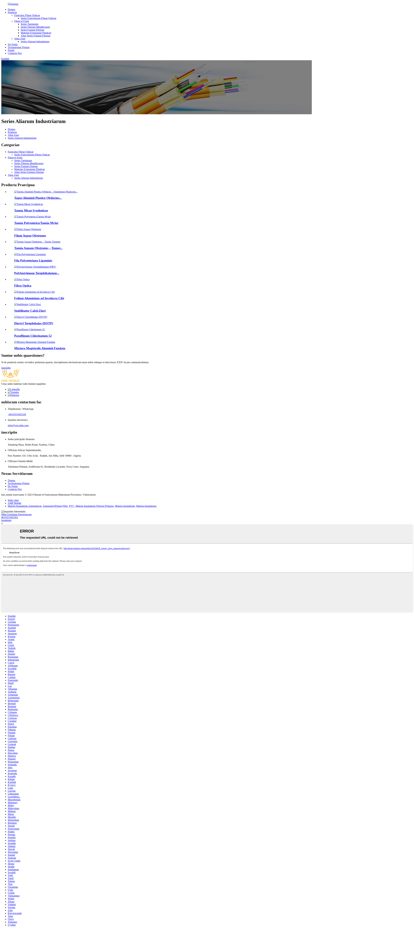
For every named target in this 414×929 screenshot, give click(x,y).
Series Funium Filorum (32, 29)
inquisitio (6, 367)
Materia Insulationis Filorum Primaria (95, 506)
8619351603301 (9, 517)
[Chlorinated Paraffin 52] (29, 329)
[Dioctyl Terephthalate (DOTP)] (30, 317)
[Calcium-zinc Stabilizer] (27, 304)
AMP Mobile (14, 503)
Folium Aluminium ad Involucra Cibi (39, 298)
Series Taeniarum (29, 24)
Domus (11, 9)
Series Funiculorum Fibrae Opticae (38, 18)
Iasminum (6, 520)
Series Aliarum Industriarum (35, 41)
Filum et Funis (21, 21)
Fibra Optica (22, 285)
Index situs (13, 500)
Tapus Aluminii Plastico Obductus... (38, 198)
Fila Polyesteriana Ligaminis (33, 260)
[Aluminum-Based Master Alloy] (34, 342)
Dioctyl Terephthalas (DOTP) (33, 323)
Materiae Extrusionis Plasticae (36, 32)
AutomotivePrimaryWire (55, 506)
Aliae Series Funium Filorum (35, 35)
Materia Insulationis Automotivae (25, 506)
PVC (71, 506)
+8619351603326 (17, 414)
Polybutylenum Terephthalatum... (36, 273)
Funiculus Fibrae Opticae (27, 15)
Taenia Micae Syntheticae (31, 210)
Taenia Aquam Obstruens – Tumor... (38, 248)
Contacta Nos (15, 53)
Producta (12, 12)
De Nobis (13, 44)
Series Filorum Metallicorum (35, 27)
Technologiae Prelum (18, 47)
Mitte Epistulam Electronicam (16, 514)
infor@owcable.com (18, 425)
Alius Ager (19, 38)
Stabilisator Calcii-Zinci (30, 310)
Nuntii (11, 50)
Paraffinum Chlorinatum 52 (33, 335)
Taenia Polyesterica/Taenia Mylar (36, 223)
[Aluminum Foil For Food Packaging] (34, 292)
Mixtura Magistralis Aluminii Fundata (39, 348)
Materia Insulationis (125, 506)
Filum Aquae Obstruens (30, 235)
